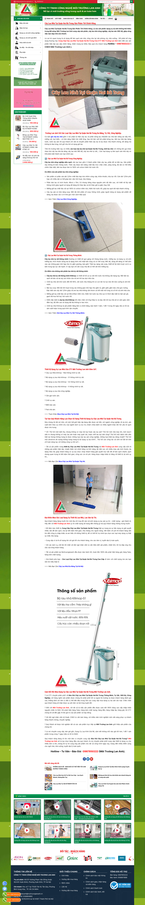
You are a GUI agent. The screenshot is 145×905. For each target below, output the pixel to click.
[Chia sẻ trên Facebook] (84, 759)
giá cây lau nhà (56, 137)
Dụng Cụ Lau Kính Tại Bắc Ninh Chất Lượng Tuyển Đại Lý (113, 767)
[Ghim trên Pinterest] (91, 759)
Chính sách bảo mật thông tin (95, 877)
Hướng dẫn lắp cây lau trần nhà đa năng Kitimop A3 (55, 841)
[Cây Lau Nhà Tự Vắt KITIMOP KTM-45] (48, 786)
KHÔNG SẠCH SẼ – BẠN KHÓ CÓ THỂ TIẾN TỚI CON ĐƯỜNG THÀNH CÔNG (69, 767)
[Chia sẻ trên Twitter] (88, 759)
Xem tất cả (126, 796)
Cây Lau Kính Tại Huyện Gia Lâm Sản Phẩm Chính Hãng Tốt (113, 784)
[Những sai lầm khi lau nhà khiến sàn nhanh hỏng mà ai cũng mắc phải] (93, 778)
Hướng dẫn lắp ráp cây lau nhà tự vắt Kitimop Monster (86, 841)
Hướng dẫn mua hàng (91, 18)
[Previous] (12, 859)
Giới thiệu (58, 18)
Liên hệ (110, 18)
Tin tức (102, 18)
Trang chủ (50, 18)
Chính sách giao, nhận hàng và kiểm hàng (96, 883)
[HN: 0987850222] (4, 894)
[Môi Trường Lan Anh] (74, 9)
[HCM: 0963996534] (4, 900)
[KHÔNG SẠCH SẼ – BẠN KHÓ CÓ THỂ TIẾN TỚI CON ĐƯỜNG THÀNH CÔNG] (48, 769)
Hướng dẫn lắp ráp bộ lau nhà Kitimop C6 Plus (117, 840)
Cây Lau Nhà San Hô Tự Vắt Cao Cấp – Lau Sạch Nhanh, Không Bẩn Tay (68, 776)
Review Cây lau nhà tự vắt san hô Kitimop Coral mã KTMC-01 (57, 817)
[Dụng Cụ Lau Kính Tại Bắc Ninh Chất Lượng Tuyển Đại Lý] (93, 769)
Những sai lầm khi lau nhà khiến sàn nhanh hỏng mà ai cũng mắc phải (114, 776)
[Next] (133, 859)
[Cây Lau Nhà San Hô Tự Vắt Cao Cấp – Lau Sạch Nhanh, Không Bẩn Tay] (48, 778)
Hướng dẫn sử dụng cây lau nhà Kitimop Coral (26, 840)
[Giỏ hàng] (116, 19)
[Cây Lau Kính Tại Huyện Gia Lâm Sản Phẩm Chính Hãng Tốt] (93, 786)
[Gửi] (131, 1)
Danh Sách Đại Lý (68, 18)
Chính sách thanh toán (94, 888)
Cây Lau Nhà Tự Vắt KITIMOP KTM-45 (65, 784)
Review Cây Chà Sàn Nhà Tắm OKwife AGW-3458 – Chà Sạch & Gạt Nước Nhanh (86, 817)
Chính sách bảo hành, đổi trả (95, 893)
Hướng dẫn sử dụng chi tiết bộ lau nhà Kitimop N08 (117, 817)
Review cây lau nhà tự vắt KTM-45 (23, 817)
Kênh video (79, 18)
